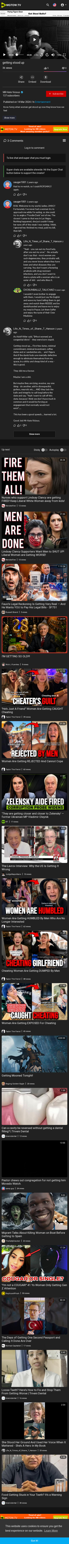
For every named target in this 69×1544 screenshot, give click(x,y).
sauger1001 (19, 182)
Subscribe (57, 94)
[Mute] (53, 54)
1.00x (36, 55)
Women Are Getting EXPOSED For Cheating (29, 1023)
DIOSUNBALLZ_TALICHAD (38, 289)
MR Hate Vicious (11, 92)
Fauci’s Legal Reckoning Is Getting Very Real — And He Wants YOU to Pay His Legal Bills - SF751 (33, 605)
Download (45, 81)
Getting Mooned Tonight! (17, 1075)
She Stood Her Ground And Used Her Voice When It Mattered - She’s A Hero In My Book (34, 1444)
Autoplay (54, 450)
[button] (54, 5)
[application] (34, 39)
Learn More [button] (51, 1530)
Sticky (37, 450)
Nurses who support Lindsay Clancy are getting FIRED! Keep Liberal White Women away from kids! (33, 499)
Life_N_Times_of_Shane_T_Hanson (42, 241)
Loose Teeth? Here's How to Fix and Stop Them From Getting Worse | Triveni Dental (31, 1391)
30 (41, 54)
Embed (32, 81)
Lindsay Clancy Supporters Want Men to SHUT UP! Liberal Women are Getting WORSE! (33, 553)
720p (59, 55)
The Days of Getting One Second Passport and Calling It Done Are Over (31, 1339)
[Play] (4, 54)
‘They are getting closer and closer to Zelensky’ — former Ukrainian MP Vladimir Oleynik (33, 815)
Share (21, 81)
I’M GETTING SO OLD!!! (16, 656)
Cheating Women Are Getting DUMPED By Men (31, 970)
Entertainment (42, 102)
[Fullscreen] (64, 54)
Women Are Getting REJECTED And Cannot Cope (32, 761)
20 (47, 54)
